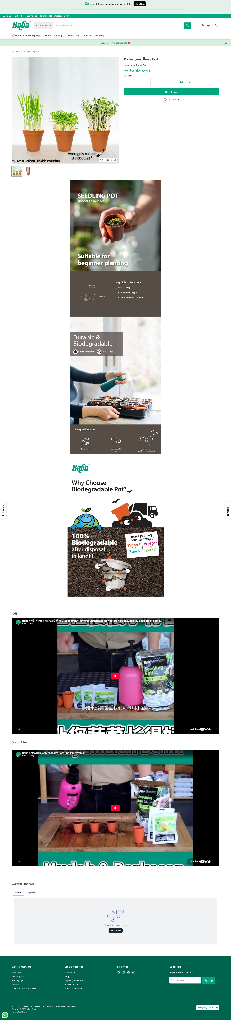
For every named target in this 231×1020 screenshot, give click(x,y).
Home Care (73, 35)
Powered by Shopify (19, 1012)
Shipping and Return (73, 980)
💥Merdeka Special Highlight (26, 35)
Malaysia (206, 1007)
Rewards (43, 16)
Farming (100, 35)
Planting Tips (19, 16)
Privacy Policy (71, 984)
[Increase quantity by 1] (147, 82)
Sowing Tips (32, 16)
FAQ (66, 976)
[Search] (187, 25)
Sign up (208, 980)
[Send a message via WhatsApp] (5, 1015)
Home (15, 51)
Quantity (128, 76)
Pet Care (87, 35)
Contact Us (69, 972)
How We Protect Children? (60, 16)
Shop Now (140, 4)
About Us (7, 16)
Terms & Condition (73, 988)
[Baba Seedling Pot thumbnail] (17, 171)
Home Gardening (54, 35)
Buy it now (171, 91)
